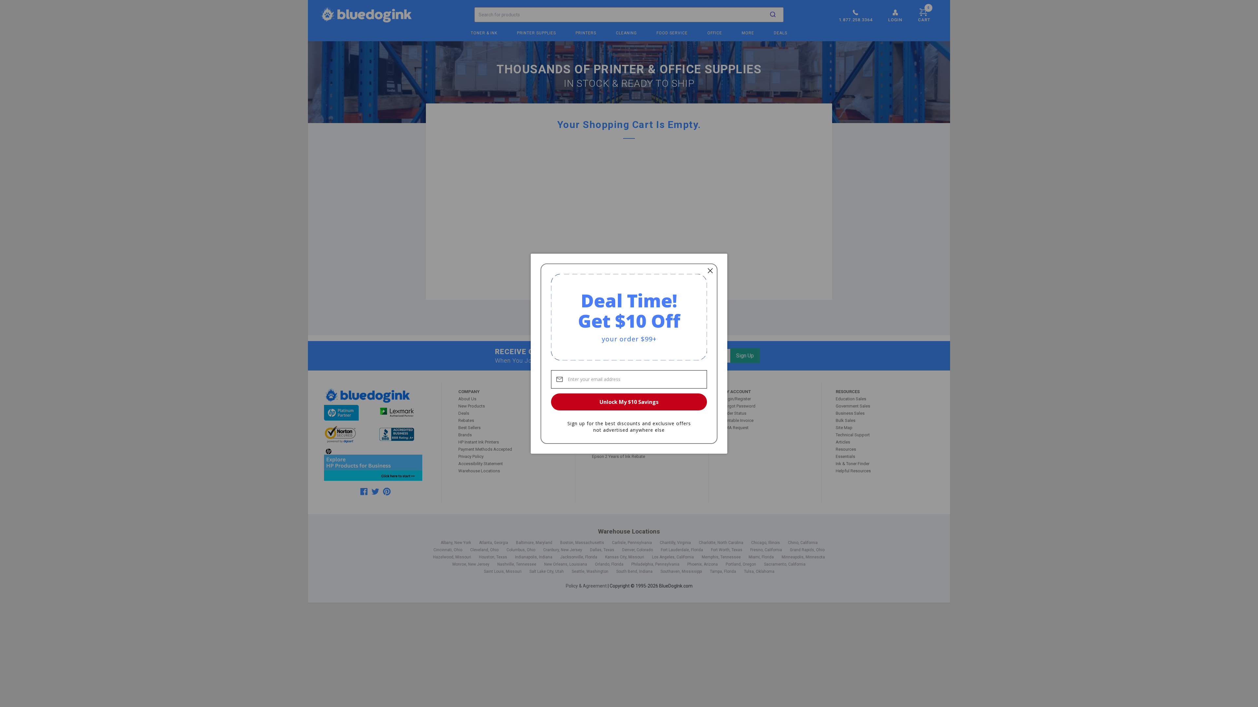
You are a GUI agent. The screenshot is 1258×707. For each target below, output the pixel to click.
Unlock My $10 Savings (629, 402)
